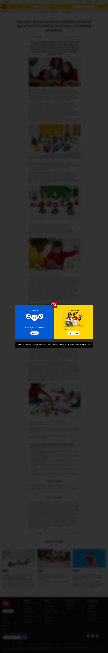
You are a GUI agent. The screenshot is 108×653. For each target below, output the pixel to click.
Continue (34, 333)
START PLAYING (73, 333)
